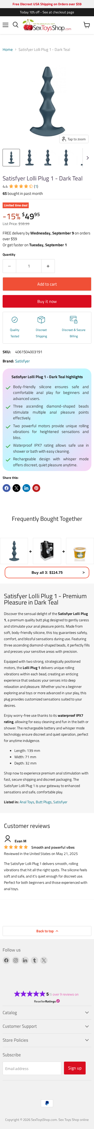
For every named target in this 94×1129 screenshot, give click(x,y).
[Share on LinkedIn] (26, 488)
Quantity (9, 254)
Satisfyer (22, 361)
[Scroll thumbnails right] (87, 158)
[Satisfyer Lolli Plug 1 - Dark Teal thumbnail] (11, 157)
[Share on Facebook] (6, 488)
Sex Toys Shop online (73, 1119)
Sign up (74, 1068)
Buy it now (47, 301)
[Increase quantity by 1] (48, 266)
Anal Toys (27, 802)
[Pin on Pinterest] (36, 488)
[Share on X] (16, 488)
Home (8, 49)
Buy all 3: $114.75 (47, 572)
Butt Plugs (44, 802)
